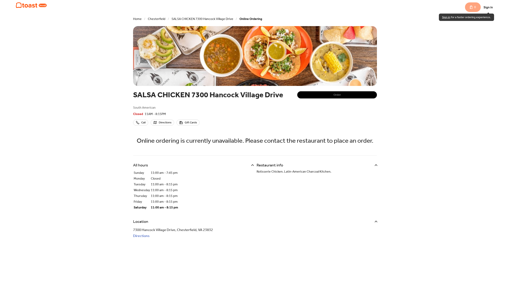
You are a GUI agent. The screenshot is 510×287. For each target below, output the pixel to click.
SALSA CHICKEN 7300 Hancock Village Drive (202, 19)
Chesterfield (156, 19)
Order (337, 94)
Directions (141, 236)
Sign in (488, 7)
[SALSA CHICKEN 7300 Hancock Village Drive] (31, 5)
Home (137, 19)
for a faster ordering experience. (466, 17)
